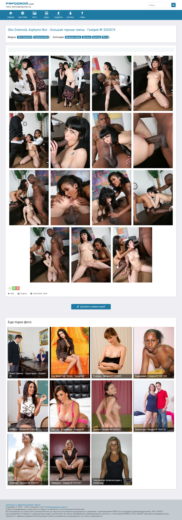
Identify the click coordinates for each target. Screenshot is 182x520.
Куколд (96, 37)
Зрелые (86, 37)
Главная (10, 17)
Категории (22, 17)
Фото (34, 17)
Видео (46, 17)
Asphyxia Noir (41, 37)
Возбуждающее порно (55, 507)
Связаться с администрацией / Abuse (23, 504)
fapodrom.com (20, 5)
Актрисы (70, 17)
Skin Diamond (25, 37)
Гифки (82, 17)
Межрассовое (73, 37)
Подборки (58, 17)
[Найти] (173, 5)
